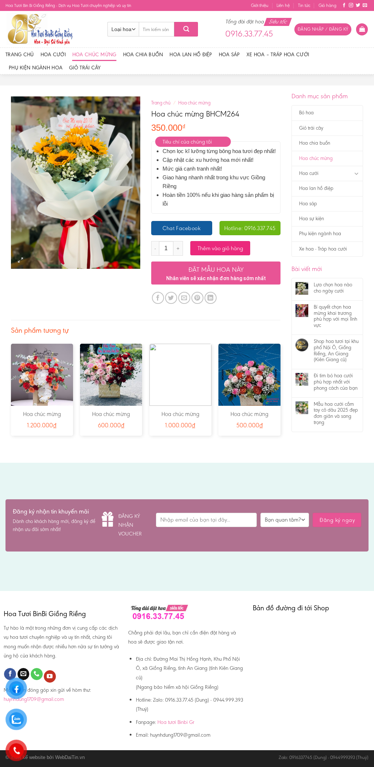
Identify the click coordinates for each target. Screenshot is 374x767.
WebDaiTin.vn (70, 757)
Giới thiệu (259, 5)
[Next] (280, 392)
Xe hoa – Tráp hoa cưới (278, 54)
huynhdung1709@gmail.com (34, 699)
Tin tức (304, 5)
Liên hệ (283, 5)
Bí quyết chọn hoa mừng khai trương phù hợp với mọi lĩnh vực (335, 316)
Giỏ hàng (327, 5)
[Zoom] (21, 260)
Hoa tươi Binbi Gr (175, 722)
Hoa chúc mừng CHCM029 (249, 418)
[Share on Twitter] (171, 298)
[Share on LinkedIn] (211, 298)
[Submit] (186, 29)
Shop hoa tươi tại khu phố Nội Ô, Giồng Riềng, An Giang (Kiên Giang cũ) (336, 351)
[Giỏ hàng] (362, 29)
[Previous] (11, 392)
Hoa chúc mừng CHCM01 (42, 418)
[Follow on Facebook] (344, 5)
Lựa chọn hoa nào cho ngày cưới (333, 288)
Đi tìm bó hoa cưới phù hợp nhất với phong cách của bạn (336, 382)
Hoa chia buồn (143, 54)
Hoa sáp (229, 54)
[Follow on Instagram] (351, 5)
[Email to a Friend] (184, 298)
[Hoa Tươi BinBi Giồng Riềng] (50, 29)
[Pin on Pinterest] (197, 298)
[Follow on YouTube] (50, 676)
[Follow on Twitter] (358, 5)
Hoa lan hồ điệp (190, 54)
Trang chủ (19, 54)
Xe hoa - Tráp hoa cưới (323, 249)
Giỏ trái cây (84, 67)
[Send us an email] (365, 5)
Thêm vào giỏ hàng (220, 248)
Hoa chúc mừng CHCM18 (111, 418)
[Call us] (37, 674)
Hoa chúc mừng (94, 54)
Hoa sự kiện (311, 218)
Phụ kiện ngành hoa (35, 67)
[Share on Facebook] (158, 298)
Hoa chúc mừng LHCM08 (180, 418)
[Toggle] (356, 173)
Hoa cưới (53, 54)
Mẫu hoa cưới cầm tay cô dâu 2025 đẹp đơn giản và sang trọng (336, 413)
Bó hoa (306, 113)
